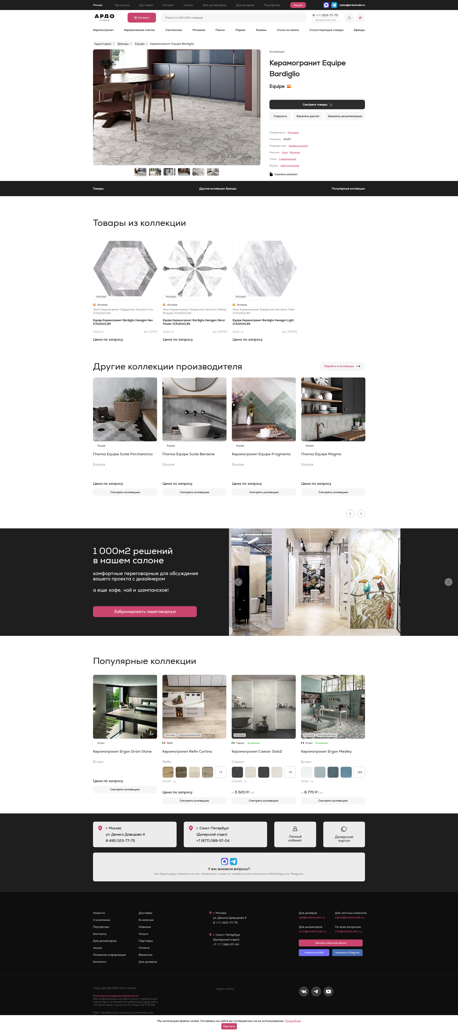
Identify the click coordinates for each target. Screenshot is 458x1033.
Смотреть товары (315, 104)
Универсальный (298, 145)
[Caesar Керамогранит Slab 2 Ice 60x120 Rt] (277, 772)
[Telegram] (316, 1003)
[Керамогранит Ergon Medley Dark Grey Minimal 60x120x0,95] (333, 772)
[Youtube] (328, 1003)
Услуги (188, 5)
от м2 (243, 792)
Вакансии (145, 954)
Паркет (240, 30)
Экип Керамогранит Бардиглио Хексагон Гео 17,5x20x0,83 (123, 311)
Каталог (143, 17)
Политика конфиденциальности (115, 996)
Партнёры (146, 941)
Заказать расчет (308, 116)
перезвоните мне (325, 19)
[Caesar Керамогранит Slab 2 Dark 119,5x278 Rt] (237, 772)
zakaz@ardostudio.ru (352, 5)
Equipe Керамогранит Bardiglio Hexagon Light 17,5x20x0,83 (263, 321)
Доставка (146, 5)
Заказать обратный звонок (330, 942)
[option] (176, 107)
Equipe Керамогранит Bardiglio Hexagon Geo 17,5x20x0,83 (123, 321)
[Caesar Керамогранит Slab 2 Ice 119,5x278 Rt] (250, 772)
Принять (229, 1026)
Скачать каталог (286, 174)
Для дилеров (245, 5)
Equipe (277, 86)
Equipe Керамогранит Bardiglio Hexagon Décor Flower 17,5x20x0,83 (194, 321)
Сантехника (173, 30)
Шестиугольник (290, 165)
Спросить (280, 116)
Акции (298, 5)
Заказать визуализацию (345, 116)
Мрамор (295, 152)
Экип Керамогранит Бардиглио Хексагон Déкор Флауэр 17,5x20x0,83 (194, 311)
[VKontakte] (304, 1003)
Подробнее (293, 1021)
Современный (287, 159)
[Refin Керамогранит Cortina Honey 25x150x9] (168, 772)
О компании (101, 920)
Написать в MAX (314, 952)
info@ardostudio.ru (348, 931)
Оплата (168, 5)
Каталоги (99, 961)
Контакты (100, 934)
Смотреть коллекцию (125, 492)
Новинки (145, 927)
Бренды (359, 30)
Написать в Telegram (347, 952)
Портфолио (272, 5)
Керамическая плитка (139, 30)
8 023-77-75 (325, 15)
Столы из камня (288, 30)
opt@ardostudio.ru (312, 917)
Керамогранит (103, 30)
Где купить (122, 5)
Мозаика (199, 30)
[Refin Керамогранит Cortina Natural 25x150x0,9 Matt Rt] (207, 772)
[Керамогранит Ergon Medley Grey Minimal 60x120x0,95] (320, 772)
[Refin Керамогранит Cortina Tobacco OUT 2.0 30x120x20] (181, 772)
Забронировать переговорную (145, 611)
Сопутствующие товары (326, 30)
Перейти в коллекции (339, 366)
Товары (98, 188)
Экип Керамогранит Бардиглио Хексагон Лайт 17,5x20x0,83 (264, 311)
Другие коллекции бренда (217, 188)
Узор (285, 152)
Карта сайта (225, 989)
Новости (99, 913)
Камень (261, 30)
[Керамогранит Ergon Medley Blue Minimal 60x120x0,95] (346, 772)
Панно (220, 30)
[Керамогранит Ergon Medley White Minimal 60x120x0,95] (307, 772)
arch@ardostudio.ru (313, 931)
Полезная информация (109, 954)
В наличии (146, 920)
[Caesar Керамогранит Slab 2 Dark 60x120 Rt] (263, 772)
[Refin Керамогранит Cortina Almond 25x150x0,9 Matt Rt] (194, 772)
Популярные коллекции (348, 188)
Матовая (293, 132)
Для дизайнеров (214, 5)
